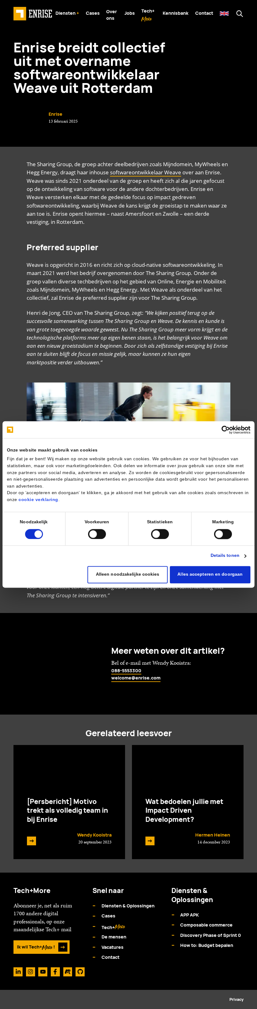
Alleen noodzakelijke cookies (128, 574)
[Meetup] (67, 971)
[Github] (80, 971)
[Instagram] (30, 971)
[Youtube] (42, 971)
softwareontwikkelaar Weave (145, 172)
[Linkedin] (18, 971)
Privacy (236, 999)
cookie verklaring (38, 499)
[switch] (97, 534)
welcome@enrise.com (135, 678)
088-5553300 (126, 671)
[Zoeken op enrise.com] (239, 13)
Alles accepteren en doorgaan (210, 574)
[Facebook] (55, 971)
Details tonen (225, 555)
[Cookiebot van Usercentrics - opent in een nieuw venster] (223, 429)
